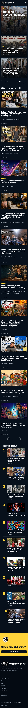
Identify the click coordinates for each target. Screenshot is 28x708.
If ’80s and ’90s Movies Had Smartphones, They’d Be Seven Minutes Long (13, 425)
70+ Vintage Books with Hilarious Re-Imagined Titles (16, 602)
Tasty (2, 680)
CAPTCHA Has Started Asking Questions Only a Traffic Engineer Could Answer (14, 358)
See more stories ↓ (14, 439)
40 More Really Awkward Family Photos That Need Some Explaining (15, 550)
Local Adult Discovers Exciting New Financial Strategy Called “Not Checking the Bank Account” (13, 216)
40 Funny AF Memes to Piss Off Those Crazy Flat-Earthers (15, 568)
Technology (4, 354)
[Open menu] (25, 2)
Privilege (19, 702)
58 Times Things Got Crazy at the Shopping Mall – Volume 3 (15, 460)
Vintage (3, 693)
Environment (4, 317)
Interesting (3, 685)
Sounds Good (4, 690)
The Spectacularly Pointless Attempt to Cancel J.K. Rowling (13, 287)
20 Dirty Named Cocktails (15, 586)
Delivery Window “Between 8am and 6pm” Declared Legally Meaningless (13, 114)
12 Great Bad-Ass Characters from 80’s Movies (16, 514)
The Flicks (3, 688)
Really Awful (4, 695)
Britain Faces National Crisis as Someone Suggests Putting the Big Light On (13, 251)
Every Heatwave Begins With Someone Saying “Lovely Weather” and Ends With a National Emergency (12, 323)
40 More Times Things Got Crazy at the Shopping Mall (15, 478)
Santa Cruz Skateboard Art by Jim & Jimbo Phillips (15, 531)
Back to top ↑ (4, 705)
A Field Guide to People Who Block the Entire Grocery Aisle (12, 392)
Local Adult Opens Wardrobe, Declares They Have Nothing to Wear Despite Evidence (13, 148)
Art (20, 81)
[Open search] (21, 2)
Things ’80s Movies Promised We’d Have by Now (12, 181)
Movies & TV (4, 178)
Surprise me (14, 651)
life (2, 109)
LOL (8, 81)
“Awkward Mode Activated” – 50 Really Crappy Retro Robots (15, 496)
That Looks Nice (5, 678)
